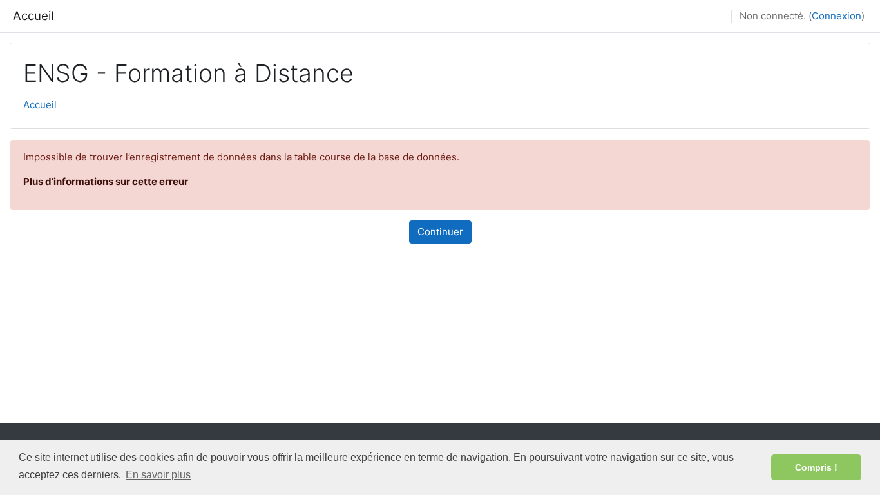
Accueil (33, 15)
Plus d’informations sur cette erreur (105, 181)
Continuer (440, 232)
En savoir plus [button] (158, 474)
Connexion (836, 16)
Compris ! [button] (816, 467)
